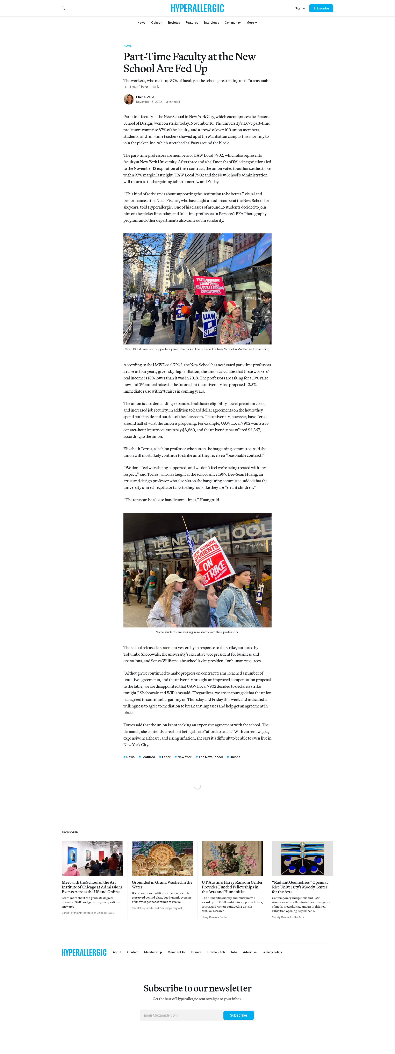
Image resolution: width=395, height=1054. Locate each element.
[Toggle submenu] (256, 23)
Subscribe (321, 8)
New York (185, 757)
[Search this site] (63, 8)
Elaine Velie (145, 97)
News (127, 45)
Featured (148, 757)
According (132, 364)
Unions (235, 757)
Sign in (300, 8)
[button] (250, 22)
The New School (211, 757)
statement (168, 647)
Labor (166, 757)
